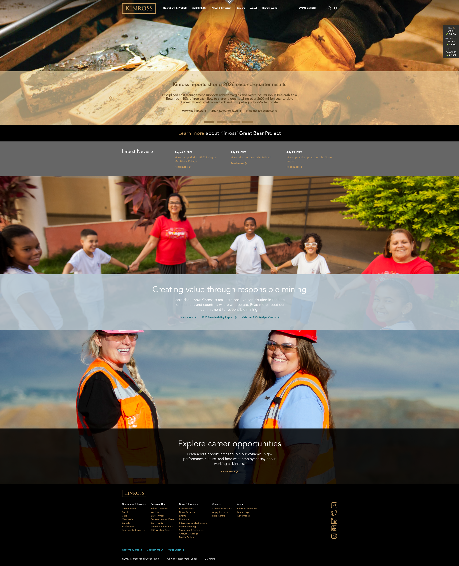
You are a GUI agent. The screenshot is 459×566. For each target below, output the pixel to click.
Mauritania (127, 519)
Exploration (128, 526)
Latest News (136, 151)
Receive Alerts (131, 550)
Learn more (191, 133)
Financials (184, 519)
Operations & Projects (175, 8)
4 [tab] (247, 122)
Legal (194, 558)
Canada (126, 523)
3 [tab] (235, 122)
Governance (243, 515)
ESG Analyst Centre (161, 530)
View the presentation (260, 111)
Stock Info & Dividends (191, 530)
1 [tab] (209, 122)
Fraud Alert (174, 550)
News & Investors (221, 8)
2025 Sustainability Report (218, 317)
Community (157, 523)
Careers (240, 8)
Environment (157, 515)
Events (182, 515)
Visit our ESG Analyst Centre (259, 317)
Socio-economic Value (162, 519)
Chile (124, 515)
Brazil (125, 512)
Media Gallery (186, 537)
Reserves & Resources (133, 530)
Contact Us (154, 550)
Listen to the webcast (225, 111)
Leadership (243, 512)
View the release (193, 111)
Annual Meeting (187, 526)
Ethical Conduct (159, 508)
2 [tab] (222, 122)
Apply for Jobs (220, 512)
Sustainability (199, 8)
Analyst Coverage (188, 533)
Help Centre (218, 515)
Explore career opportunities (229, 444)
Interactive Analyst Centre (193, 523)
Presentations (186, 508)
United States (129, 508)
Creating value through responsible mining (229, 289)
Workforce (156, 512)
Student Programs (222, 508)
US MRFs (210, 558)
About (253, 8)
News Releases (187, 512)
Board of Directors (247, 508)
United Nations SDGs (162, 526)
